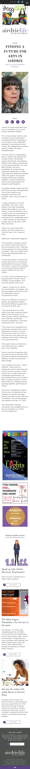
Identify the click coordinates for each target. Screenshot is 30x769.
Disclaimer (20, 759)
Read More (13, 584)
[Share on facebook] (17, 122)
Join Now (17, 744)
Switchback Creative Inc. (19, 764)
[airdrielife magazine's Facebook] (19, 2)
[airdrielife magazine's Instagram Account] (22, 2)
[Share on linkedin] (23, 122)
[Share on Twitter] (7, 122)
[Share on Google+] (12, 122)
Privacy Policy (11, 759)
